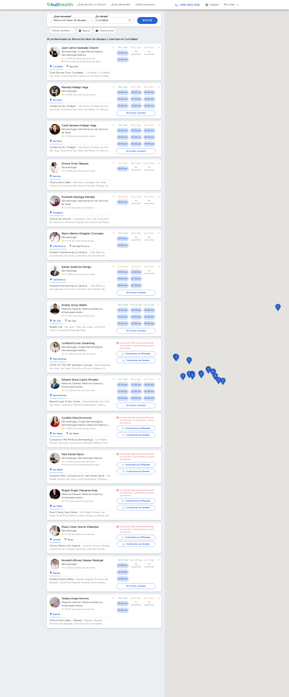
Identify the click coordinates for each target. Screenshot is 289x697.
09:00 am (122, 92)
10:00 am (136, 324)
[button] (218, 380)
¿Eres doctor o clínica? (91, 4)
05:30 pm (122, 610)
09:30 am (136, 92)
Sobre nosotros (145, 4)
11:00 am (136, 106)
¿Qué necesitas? (63, 16)
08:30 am (122, 169)
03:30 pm (136, 131)
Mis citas (229, 4)
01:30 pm (122, 106)
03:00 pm (123, 137)
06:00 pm (123, 286)
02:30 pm (122, 131)
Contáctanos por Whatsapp (137, 354)
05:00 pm (123, 144)
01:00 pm (122, 99)
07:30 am (122, 566)
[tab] (56, 66)
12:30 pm (122, 317)
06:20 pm (122, 60)
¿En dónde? (101, 16)
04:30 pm (136, 137)
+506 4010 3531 (189, 5)
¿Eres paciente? (121, 4)
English (214, 5)
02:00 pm (149, 398)
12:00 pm (122, 398)
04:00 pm (149, 144)
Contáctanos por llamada (137, 360)
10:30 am (136, 99)
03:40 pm (122, 53)
